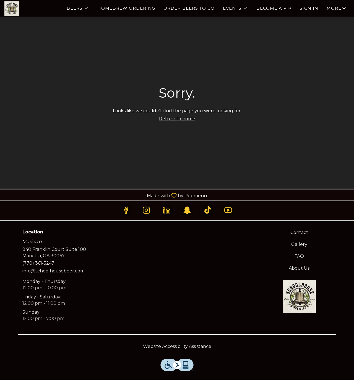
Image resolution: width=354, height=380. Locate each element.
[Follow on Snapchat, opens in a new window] (187, 210)
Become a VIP (273, 8)
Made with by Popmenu (105, 195)
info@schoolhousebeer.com (53, 271)
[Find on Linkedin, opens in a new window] (167, 210)
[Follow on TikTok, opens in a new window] (208, 210)
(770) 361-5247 (38, 263)
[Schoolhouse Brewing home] (29, 8)
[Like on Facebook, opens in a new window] (126, 210)
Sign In (309, 8)
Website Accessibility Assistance (177, 346)
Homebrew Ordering (126, 8)
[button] (78, 8)
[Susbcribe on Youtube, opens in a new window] (228, 210)
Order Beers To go (189, 8)
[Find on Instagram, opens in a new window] (146, 210)
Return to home (177, 118)
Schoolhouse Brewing (299, 296)
